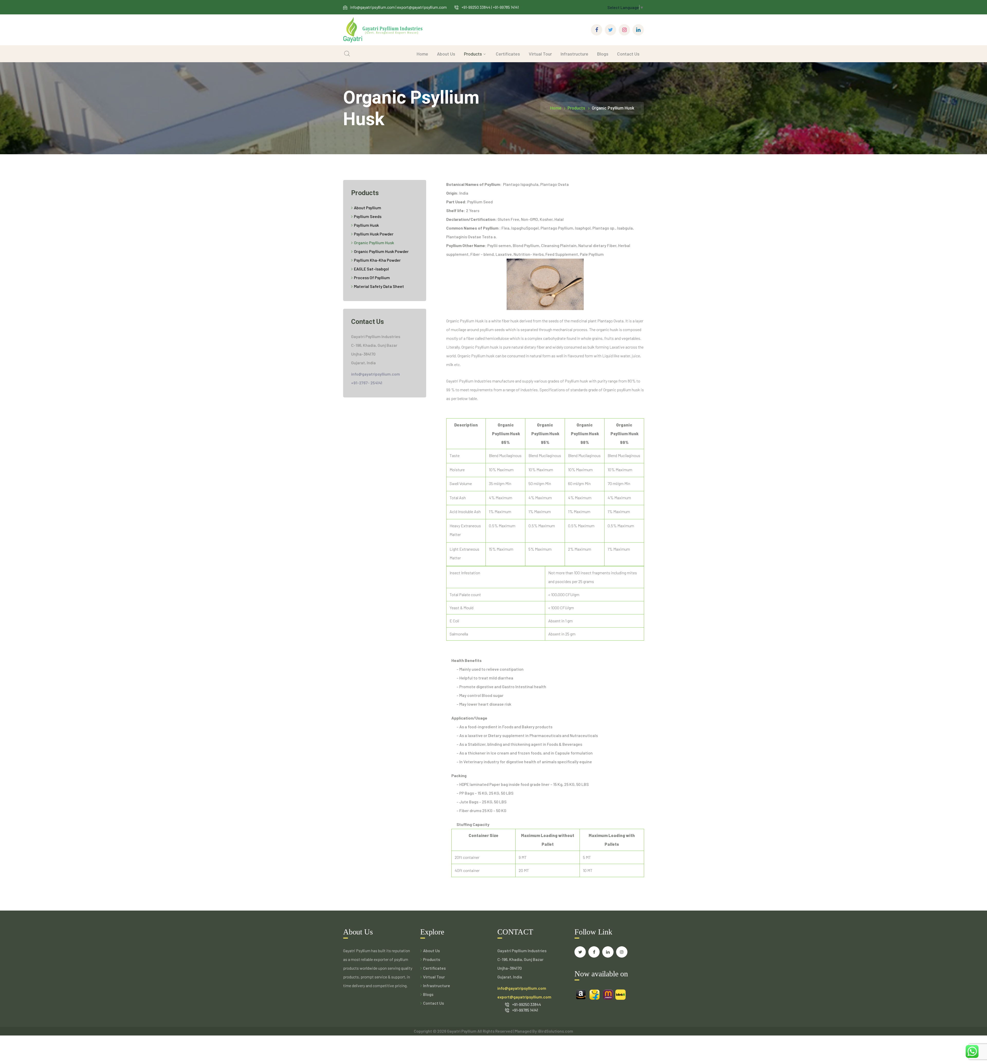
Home (555, 108)
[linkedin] (608, 952)
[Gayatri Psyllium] (383, 29)
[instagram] (621, 952)
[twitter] (580, 952)
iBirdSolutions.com (555, 1031)
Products (576, 108)
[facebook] (594, 952)
